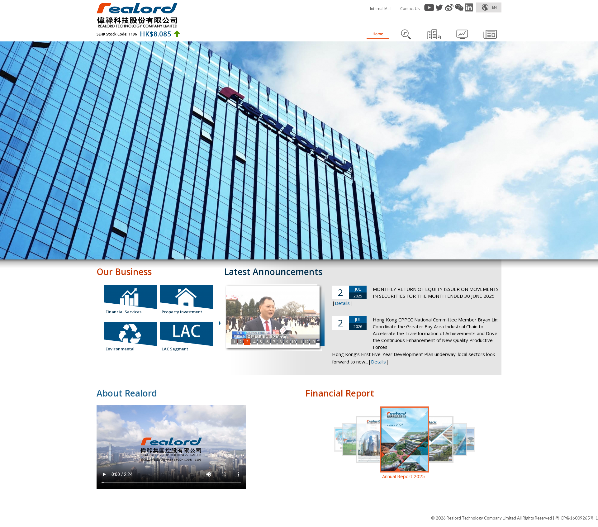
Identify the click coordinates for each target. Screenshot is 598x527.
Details (342, 303)
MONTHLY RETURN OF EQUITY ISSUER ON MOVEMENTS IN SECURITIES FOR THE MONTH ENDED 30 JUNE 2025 (436, 292)
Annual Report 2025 (403, 476)
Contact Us (410, 8)
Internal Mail (381, 8)
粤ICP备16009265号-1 (576, 517)
